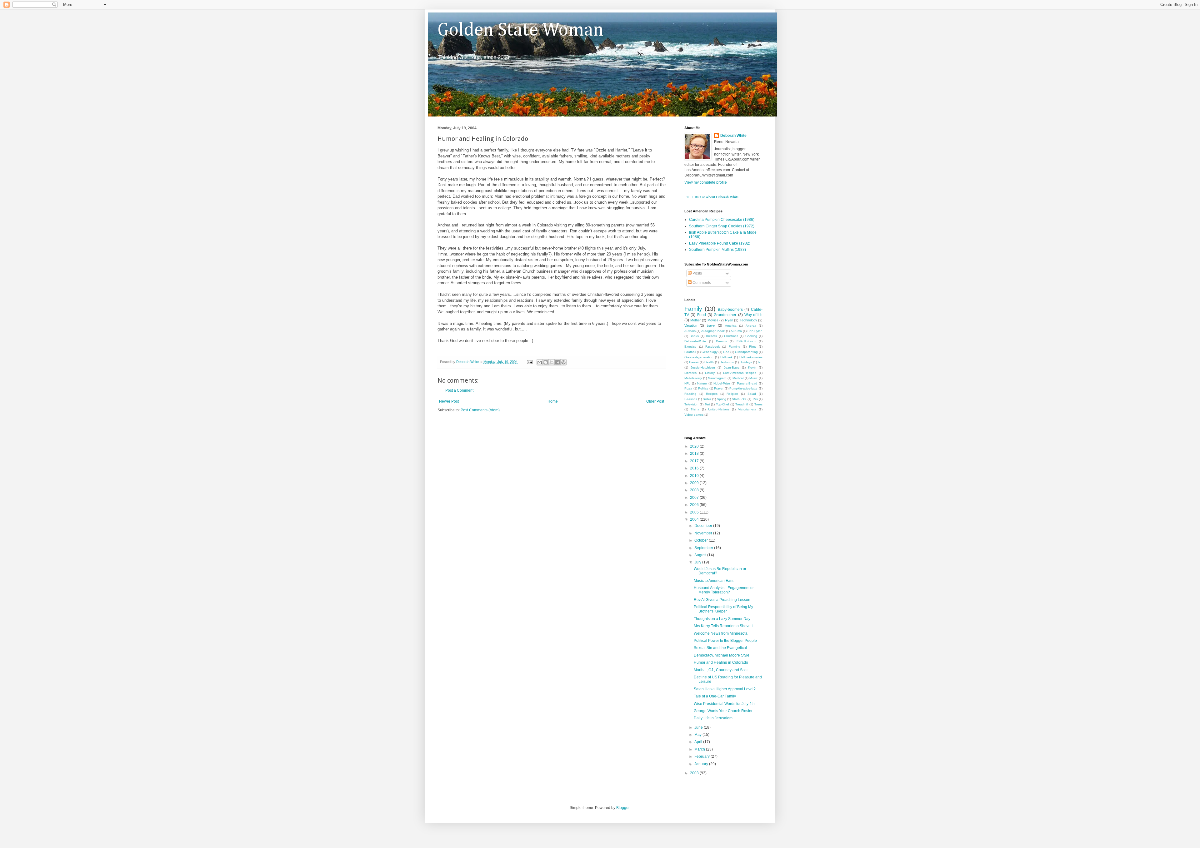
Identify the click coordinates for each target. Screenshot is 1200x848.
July (698, 562)
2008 (695, 490)
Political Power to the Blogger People (725, 640)
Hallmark (726, 357)
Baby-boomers (730, 309)
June (699, 727)
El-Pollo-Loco (746, 341)
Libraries (690, 372)
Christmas (731, 336)
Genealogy (710, 352)
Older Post (655, 401)
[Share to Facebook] (557, 362)
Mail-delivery (693, 378)
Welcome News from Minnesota (721, 633)
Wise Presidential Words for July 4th (724, 704)
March (700, 749)
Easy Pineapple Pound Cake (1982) (719, 243)
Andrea (751, 325)
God (726, 352)
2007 (695, 497)
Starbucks (739, 399)
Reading (690, 393)
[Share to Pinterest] (563, 362)
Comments (701, 282)
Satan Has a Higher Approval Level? (725, 689)
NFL (687, 383)
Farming (734, 346)
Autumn (736, 331)
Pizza (688, 388)
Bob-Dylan (755, 331)
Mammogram (717, 378)
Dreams (721, 341)
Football (690, 352)
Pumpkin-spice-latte (743, 388)
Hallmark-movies (750, 357)
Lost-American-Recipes (739, 372)
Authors (690, 331)
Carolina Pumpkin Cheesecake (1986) (721, 219)
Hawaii (693, 362)
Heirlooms (727, 362)
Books (694, 336)
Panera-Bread (747, 383)
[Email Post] (529, 362)
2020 (695, 446)
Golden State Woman (520, 30)
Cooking (751, 336)
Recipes (712, 393)
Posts (697, 273)
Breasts (711, 336)
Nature (702, 383)
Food (701, 315)
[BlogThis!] (545, 362)
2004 (695, 519)
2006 (695, 505)
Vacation (690, 325)
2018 (695, 453)
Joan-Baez (731, 367)
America (731, 325)
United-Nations (718, 409)
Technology (748, 320)
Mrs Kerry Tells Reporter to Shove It (723, 626)
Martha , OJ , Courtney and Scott (721, 670)
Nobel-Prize (721, 383)
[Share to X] (551, 362)
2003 (695, 773)
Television (691, 404)
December (703, 525)
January (701, 764)
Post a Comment (459, 390)
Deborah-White (695, 341)
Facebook (712, 346)
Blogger (622, 808)
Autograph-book (713, 331)
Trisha (695, 409)
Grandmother (725, 315)
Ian (760, 362)
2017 (695, 461)
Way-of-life (753, 315)
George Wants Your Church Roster (723, 711)
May (698, 734)
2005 (695, 512)
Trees (758, 404)
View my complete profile (705, 182)
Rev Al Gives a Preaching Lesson (722, 600)
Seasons (690, 399)
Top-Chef (722, 404)
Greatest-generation (698, 357)
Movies (713, 320)
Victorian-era (747, 409)
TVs (755, 399)
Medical (737, 378)
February (702, 756)
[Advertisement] (511, 431)
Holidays (746, 362)
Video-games (693, 414)
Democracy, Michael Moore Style (721, 655)
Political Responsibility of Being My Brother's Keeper (723, 609)
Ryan (729, 320)
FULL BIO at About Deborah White (711, 196)
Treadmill (741, 404)
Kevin (752, 367)
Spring (721, 399)
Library (710, 372)
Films (752, 346)
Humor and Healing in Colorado (721, 662)
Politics (703, 388)
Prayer (718, 388)
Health (709, 362)
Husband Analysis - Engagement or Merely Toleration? (724, 590)
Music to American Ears (713, 580)
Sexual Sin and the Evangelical (720, 648)
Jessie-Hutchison (703, 367)
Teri (707, 404)
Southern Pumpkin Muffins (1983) (717, 249)
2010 (695, 476)
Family (693, 308)
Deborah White (733, 135)
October (701, 540)
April (698, 742)
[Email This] (540, 362)
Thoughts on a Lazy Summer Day (722, 619)
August (700, 555)
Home (553, 401)
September (704, 548)
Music (753, 378)
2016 (695, 468)
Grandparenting (746, 352)
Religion (732, 393)
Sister (707, 399)
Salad (752, 393)
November (703, 533)
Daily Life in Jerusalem (713, 718)
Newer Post (449, 401)
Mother (695, 320)
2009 (695, 483)
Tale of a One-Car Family (715, 696)
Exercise (690, 346)
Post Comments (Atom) (480, 410)
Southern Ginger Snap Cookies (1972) (721, 226)
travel (711, 325)
